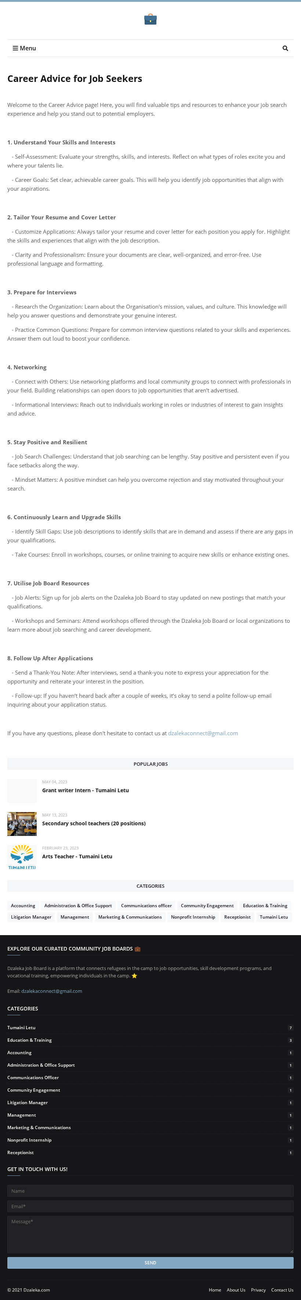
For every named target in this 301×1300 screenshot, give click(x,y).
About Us (236, 1290)
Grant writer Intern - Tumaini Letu (85, 790)
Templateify (64, 1290)
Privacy (258, 1290)
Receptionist (237, 917)
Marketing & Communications (130, 917)
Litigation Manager (31, 917)
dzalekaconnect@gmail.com (203, 733)
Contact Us (282, 1290)
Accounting (23, 905)
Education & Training (265, 905)
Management (75, 917)
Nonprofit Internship (193, 917)
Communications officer (146, 905)
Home (215, 1290)
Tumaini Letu (274, 917)
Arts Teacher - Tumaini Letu (77, 856)
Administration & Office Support (78, 905)
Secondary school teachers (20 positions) (94, 823)
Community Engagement (207, 905)
